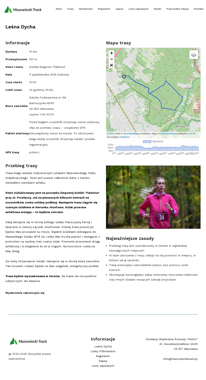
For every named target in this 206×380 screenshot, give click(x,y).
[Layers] (193, 54)
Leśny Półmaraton (103, 351)
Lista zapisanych (138, 8)
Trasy (70, 8)
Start (59, 8)
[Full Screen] (111, 65)
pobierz (34, 152)
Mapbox (126, 136)
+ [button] (111, 53)
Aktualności (86, 8)
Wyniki (157, 8)
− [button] (111, 59)
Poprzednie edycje (178, 8)
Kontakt (198, 8)
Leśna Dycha (20, 27)
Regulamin (104, 8)
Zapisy (119, 8)
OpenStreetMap (130, 133)
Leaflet (110, 133)
